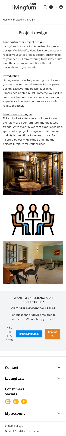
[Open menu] (7, 7)
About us (34, 431)
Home (6, 19)
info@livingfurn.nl (29, 333)
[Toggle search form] (45, 7)
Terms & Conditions (16, 431)
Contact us (52, 333)
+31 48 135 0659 (9, 334)
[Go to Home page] (24, 6)
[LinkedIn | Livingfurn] (16, 402)
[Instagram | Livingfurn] (8, 402)
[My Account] (61, 7)
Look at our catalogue (17, 114)
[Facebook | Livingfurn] (24, 402)
